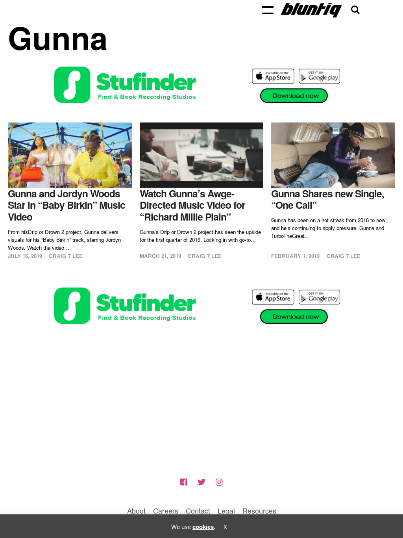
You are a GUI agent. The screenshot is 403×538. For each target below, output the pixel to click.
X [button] (225, 527)
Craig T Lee (66, 256)
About (136, 510)
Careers (165, 510)
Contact (198, 510)
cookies (203, 526)
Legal (226, 510)
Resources (259, 510)
